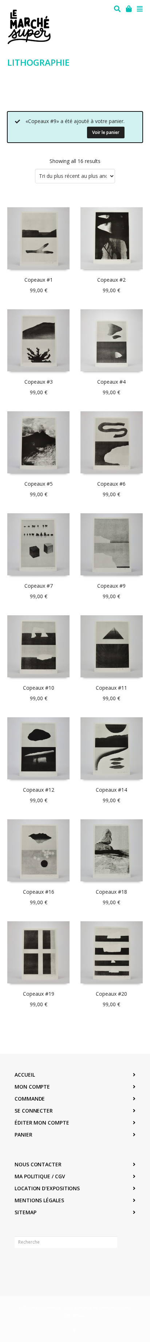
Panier (23, 1134)
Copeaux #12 (38, 789)
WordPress (74, 1315)
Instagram (36, 1264)
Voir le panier (105, 132)
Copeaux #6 (111, 483)
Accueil (25, 1074)
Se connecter (34, 1110)
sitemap (25, 1212)
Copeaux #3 (38, 381)
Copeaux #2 (111, 279)
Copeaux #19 (38, 993)
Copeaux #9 (111, 585)
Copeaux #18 (111, 891)
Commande (30, 1098)
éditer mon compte (42, 1122)
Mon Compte (32, 1086)
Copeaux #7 (38, 585)
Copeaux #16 (38, 891)
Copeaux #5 (38, 483)
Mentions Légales (39, 1200)
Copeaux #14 (111, 789)
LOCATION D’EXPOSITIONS (47, 1188)
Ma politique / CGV (40, 1176)
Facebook (20, 1264)
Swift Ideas (109, 1307)
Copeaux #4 (111, 381)
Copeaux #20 (111, 993)
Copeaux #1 (38, 279)
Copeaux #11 (111, 687)
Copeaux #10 (38, 687)
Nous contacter (38, 1164)
